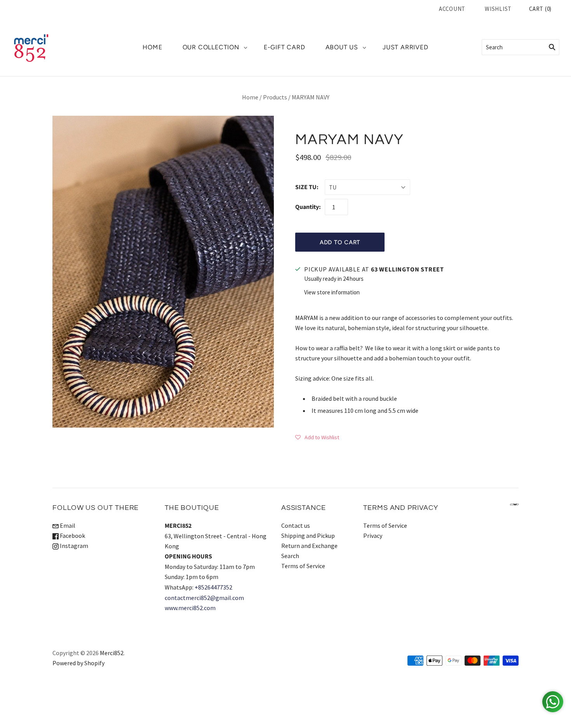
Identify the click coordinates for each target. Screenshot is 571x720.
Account (452, 8)
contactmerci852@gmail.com (204, 598)
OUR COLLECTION (211, 47)
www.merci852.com (190, 608)
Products (275, 97)
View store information (332, 292)
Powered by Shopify (78, 663)
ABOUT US (342, 47)
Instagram (73, 546)
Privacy (372, 535)
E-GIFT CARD (284, 47)
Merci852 (112, 653)
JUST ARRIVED (405, 47)
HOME (152, 47)
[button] (317, 437)
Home (250, 97)
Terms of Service (303, 566)
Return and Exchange (309, 546)
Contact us (295, 525)
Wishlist (498, 8)
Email (67, 525)
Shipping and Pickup (308, 535)
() (540, 8)
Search (290, 556)
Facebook (72, 535)
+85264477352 (213, 587)
